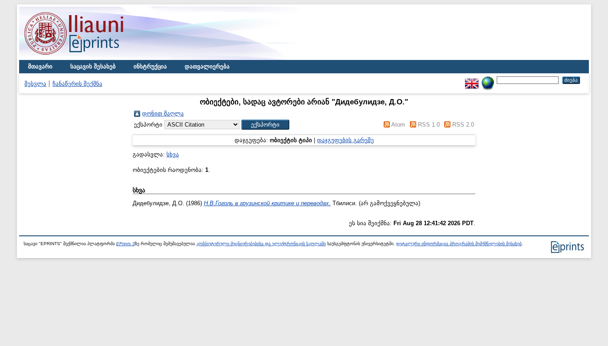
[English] (472, 79)
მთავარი (40, 66)
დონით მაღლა (163, 113)
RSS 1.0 (429, 124)
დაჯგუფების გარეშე (345, 140)
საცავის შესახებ (93, 66)
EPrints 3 (125, 243)
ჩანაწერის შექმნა (77, 83)
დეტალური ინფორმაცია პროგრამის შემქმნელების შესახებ (459, 243)
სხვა (172, 154)
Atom (398, 124)
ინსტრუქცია (150, 66)
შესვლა (35, 83)
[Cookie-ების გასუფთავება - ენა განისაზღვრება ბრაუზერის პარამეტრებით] (488, 79)
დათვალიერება (207, 66)
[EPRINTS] (94, 58)
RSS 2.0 (463, 124)
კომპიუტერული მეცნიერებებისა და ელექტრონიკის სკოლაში (261, 243)
